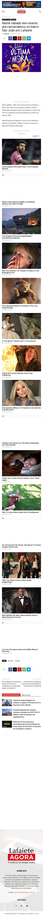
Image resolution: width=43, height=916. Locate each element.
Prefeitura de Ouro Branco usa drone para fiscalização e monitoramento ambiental (31, 684)
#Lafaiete (17, 661)
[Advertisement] (21, 86)
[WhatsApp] (24, 38)
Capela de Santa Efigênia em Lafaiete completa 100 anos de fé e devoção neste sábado (27, 702)
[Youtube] (27, 906)
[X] (15, 38)
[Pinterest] (20, 38)
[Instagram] (22, 906)
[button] (3, 11)
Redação (6, 34)
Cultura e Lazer (6, 16)
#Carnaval (10, 661)
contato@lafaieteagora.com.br (24, 892)
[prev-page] (3, 734)
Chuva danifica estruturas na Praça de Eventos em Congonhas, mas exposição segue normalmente (11, 685)
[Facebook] (10, 38)
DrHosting (36, 913)
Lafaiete (14, 19)
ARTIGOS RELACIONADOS (11, 695)
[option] (21, 4)
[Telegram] (29, 38)
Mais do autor (26, 695)
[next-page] (6, 734)
